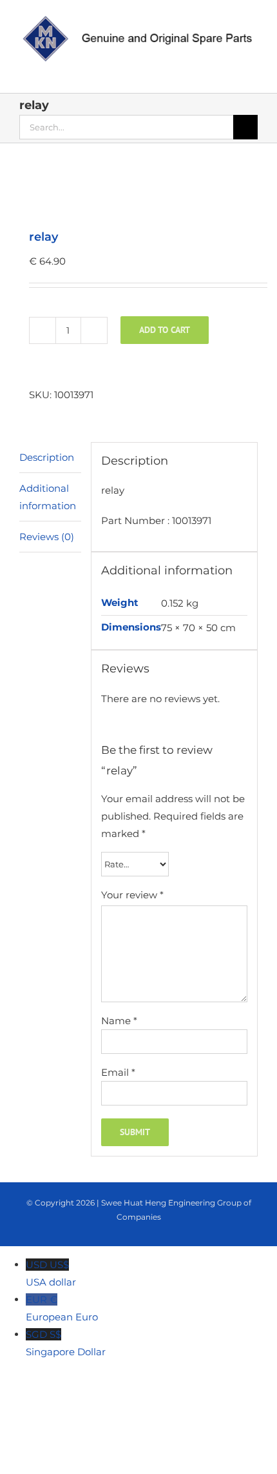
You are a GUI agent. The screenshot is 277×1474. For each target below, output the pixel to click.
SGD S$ (66, 1343)
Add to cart (164, 330)
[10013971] (138, 187)
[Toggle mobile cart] (206, 73)
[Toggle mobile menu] (252, 73)
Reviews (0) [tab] (46, 536)
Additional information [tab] (47, 497)
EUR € (62, 1308)
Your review (132, 895)
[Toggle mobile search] (229, 73)
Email (118, 1072)
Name (119, 1021)
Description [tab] (46, 457)
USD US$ (51, 1273)
